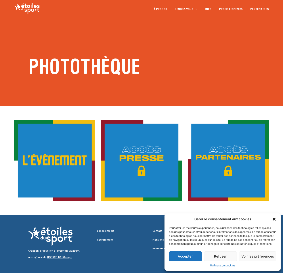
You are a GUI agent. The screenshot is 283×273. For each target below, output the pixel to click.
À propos (160, 9)
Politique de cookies (222, 265)
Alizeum (74, 250)
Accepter (185, 256)
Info (208, 9)
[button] (274, 219)
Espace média (105, 230)
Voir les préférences (257, 256)
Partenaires (259, 9)
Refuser (220, 256)
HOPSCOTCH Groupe (59, 257)
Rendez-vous (184, 9)
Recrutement (105, 239)
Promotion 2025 (231, 9)
